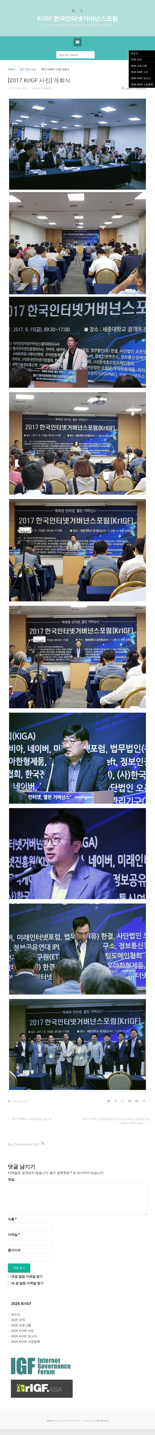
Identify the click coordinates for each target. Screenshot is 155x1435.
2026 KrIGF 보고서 (24, 1336)
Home (11, 69)
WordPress (103, 1420)
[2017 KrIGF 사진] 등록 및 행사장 (32, 1119)
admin (47, 88)
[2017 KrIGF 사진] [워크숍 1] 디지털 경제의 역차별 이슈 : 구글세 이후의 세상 (116, 1121)
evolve (50, 1420)
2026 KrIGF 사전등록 (25, 1341)
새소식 (15, 1314)
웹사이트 (14, 1250)
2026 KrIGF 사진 (22, 1331)
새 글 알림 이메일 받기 (27, 1283)
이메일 (14, 1234)
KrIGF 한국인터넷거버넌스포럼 (77, 18)
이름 (12, 1219)
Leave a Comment (135, 88)
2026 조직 (18, 1320)
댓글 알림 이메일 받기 (27, 1276)
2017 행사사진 (28, 69)
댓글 (11, 1179)
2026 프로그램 (21, 1325)
